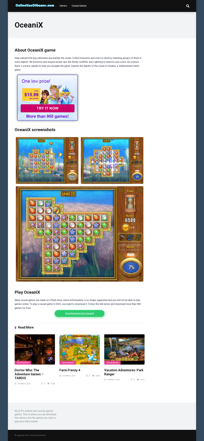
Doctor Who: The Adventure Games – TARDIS (29, 374)
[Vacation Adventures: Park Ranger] (124, 349)
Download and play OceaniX (79, 313)
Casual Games (79, 5)
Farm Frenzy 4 (69, 370)
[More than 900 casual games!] (47, 121)
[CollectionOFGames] (35, 4)
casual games (23, 363)
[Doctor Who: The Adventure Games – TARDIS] (35, 349)
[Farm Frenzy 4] (79, 349)
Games (63, 5)
